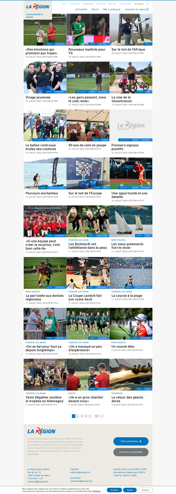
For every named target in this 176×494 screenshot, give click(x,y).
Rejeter (130, 490)
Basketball (102, 287)
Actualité (81, 9)
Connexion (139, 4)
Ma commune (111, 9)
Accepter (114, 490)
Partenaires (88, 4)
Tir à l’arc (145, 338)
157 (97, 416)
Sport (95, 9)
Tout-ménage (125, 4)
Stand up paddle (56, 188)
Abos (64, 4)
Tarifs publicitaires (129, 441)
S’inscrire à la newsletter (131, 452)
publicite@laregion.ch (80, 472)
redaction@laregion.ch (37, 481)
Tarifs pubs (75, 4)
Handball (60, 92)
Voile (105, 140)
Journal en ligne (135, 9)
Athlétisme (102, 235)
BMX (148, 92)
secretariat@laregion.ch (81, 481)
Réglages (97, 491)
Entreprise (100, 4)
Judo (62, 389)
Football (60, 44)
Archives (112, 4)
